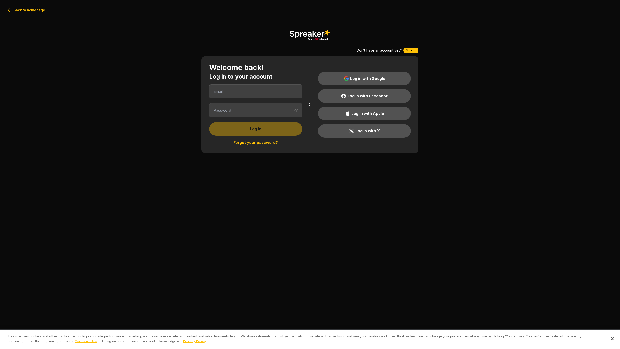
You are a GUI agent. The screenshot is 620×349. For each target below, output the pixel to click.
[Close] (612, 338)
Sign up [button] (411, 50)
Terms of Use (86, 341)
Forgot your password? (255, 142)
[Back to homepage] (310, 35)
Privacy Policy (194, 341)
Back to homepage (29, 10)
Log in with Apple (367, 113)
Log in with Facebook (368, 96)
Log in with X (368, 130)
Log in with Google (367, 78)
